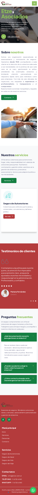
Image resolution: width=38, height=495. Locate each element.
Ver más (8, 216)
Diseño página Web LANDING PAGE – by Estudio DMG (19, 490)
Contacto (7, 97)
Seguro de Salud (8, 457)
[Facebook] (3, 420)
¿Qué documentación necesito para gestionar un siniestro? (16, 337)
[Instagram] (9, 420)
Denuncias (6, 438)
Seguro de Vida (7, 460)
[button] (31, 301)
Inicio (4, 432)
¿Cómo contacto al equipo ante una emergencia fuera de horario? (17, 379)
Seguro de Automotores (15, 203)
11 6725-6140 (17, 479)
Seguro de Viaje (8, 463)
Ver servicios (14, 37)
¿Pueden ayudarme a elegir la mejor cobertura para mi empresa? (15, 368)
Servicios (7, 180)
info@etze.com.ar (15, 476)
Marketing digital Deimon (20, 492)
